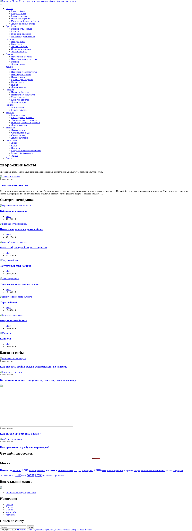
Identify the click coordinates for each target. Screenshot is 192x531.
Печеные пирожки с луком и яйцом (21, 229)
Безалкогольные (19, 110)
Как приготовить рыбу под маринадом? (24, 447)
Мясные (15, 62)
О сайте (9, 509)
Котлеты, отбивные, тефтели (25, 21)
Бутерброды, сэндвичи (22, 79)
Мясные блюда (18, 11)
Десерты (10, 89)
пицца (176, 470)
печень (161, 470)
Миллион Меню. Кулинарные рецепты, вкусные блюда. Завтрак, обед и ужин (54, 529)
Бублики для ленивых (13, 211)
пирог (169, 470)
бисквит (32, 470)
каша (98, 470)
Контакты (10, 515)
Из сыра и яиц (18, 77)
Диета (14, 143)
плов (181, 471)
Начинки (15, 148)
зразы (79, 471)
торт (55, 475)
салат (30, 475)
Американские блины (13, 320)
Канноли (5, 338)
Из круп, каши (18, 41)
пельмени (153, 471)
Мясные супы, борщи (21, 29)
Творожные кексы (14, 185)
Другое (14, 155)
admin (8, 216)
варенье (51, 470)
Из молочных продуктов (23, 94)
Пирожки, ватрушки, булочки (25, 122)
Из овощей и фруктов (21, 56)
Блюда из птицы (19, 16)
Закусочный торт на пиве (15, 265)
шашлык (61, 475)
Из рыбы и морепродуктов (24, 59)
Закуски (9, 67)
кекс (104, 470)
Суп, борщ (11, 26)
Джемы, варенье (19, 130)
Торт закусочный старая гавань (19, 283)
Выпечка (10, 112)
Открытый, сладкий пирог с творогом (23, 247)
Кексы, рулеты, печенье (22, 117)
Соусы (14, 145)
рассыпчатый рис (7, 475)
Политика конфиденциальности (21, 492)
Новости (17, 470)
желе (75, 471)
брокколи (41, 470)
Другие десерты (19, 102)
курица (128, 470)
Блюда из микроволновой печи (26, 150)
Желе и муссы (18, 97)
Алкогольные (17, 107)
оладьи (137, 470)
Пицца (14, 84)
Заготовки (10, 127)
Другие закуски (18, 87)
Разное (9, 158)
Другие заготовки (19, 138)
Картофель (16, 44)
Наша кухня (11, 140)
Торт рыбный (8, 302)
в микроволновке (65, 470)
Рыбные (15, 31)
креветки (118, 470)
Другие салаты (18, 64)
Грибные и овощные (21, 34)
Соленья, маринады (20, 133)
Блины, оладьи (18, 115)
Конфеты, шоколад (20, 100)
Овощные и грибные (21, 49)
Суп (25, 470)
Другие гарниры (19, 51)
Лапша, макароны (19, 46)
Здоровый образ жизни (22, 153)
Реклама (9, 507)
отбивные (145, 471)
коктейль (110, 471)
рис (17, 474)
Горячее (9, 8)
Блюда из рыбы (18, 13)
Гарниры (10, 39)
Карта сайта (11, 512)
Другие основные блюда (23, 24)
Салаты (9, 54)
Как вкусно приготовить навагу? (20, 433)
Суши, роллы (17, 82)
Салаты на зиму (18, 135)
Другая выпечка (19, 125)
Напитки (10, 105)
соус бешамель (47, 475)
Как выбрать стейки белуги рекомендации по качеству (33, 366)
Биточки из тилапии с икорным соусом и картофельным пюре (38, 380)
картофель (87, 470)
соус (38, 475)
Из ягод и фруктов (20, 92)
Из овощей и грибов (21, 74)
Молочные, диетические (23, 36)
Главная (9, 504)
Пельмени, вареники (21, 18)
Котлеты (6, 470)
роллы (23, 475)
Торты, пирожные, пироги (24, 120)
